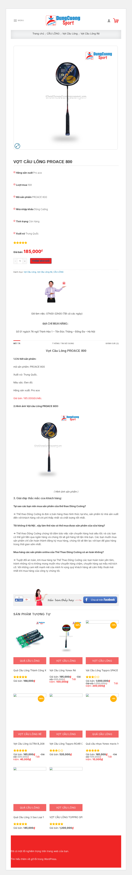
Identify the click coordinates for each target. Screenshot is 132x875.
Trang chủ (38, 33)
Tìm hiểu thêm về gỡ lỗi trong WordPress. (34, 859)
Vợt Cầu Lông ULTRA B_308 (29, 743)
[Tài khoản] (109, 20)
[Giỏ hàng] (116, 20)
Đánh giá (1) (112, 343)
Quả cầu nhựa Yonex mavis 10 (103, 743)
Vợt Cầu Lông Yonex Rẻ (63, 670)
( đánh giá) (20, 243)
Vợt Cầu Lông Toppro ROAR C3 (67, 743)
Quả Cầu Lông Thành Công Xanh (31, 670)
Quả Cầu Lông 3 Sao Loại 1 (28, 817)
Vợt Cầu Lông (70, 33)
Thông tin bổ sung (63, 343)
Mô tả (16, 343)
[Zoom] (17, 146)
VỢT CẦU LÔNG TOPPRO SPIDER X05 (71, 817)
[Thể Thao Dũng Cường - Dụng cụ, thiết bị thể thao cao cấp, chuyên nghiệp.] (63, 20)
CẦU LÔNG (53, 33)
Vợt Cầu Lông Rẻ (90, 33)
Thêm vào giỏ (41, 260)
